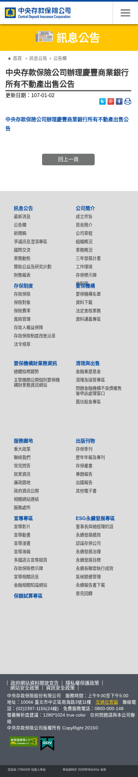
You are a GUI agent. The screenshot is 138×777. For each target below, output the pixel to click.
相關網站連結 (26, 499)
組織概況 (84, 241)
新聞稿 (20, 233)
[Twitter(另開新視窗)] (102, 101)
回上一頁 (68, 159)
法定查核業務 (88, 310)
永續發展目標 (88, 560)
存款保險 (22, 294)
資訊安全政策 (60, 687)
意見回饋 (84, 593)
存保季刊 (84, 449)
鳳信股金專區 (88, 401)
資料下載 (84, 302)
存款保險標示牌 (28, 568)
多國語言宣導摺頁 (30, 560)
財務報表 (22, 275)
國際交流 (22, 250)
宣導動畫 (22, 535)
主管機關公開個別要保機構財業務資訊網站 (37, 383)
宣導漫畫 (22, 543)
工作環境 (84, 266)
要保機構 (85, 285)
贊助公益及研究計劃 (32, 266)
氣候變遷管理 (88, 576)
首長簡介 (84, 225)
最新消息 (22, 216)
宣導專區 (23, 518)
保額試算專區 (28, 596)
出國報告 (84, 482)
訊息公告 (38, 58)
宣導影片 (22, 526)
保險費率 (22, 310)
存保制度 (23, 285)
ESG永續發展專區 (95, 518)
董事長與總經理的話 (94, 526)
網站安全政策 (24, 687)
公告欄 (20, 225)
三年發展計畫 (88, 258)
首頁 (17, 58)
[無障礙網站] (22, 741)
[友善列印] (127, 101)
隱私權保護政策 (82, 683)
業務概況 (84, 250)
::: (5, 53)
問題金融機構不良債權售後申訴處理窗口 (99, 391)
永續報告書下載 (90, 585)
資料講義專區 (88, 319)
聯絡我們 (22, 457)
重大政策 (22, 449)
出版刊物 (85, 440)
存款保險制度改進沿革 (35, 336)
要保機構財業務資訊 (35, 363)
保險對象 (22, 302)
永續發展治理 (88, 551)
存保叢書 (84, 465)
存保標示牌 (86, 275)
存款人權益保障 (28, 327)
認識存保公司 (88, 543)
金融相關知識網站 (30, 585)
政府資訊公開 (26, 491)
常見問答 (22, 465)
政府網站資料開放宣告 (35, 683)
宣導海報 (22, 551)
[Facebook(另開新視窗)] (119, 101)
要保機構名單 (88, 294)
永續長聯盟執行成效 (94, 568)
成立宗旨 (84, 216)
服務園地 (23, 440)
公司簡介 (85, 208)
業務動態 (22, 258)
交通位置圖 (107, 702)
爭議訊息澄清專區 (30, 241)
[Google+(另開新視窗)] (111, 101)
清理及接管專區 (90, 380)
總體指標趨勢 (26, 371)
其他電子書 (86, 491)
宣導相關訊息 (26, 576)
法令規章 (22, 344)
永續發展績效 (88, 535)
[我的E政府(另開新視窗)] (46, 743)
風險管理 (22, 319)
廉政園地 (22, 482)
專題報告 (84, 474)
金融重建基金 (88, 371)
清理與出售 (88, 363)
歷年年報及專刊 (90, 457)
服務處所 (22, 507)
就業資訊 (22, 474)
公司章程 (84, 233)
